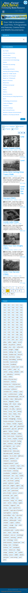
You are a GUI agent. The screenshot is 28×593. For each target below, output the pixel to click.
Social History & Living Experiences (13, 96)
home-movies (10, 436)
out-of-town (10, 480)
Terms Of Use (23, 590)
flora (13, 416)
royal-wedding (6, 515)
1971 (8, 329)
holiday (19, 433)
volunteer (11, 552)
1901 (8, 305)
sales (19, 517)
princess (15, 493)
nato (13, 475)
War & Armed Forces (9, 110)
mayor (18, 465)
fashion (5, 414)
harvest (16, 431)
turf (10, 547)
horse (4, 438)
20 (18, 288)
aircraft (20, 342)
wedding (5, 555)
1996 (8, 334)
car (18, 369)
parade (5, 483)
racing (12, 500)
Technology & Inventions (10, 101)
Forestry (5, 67)
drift (10, 404)
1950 (4, 320)
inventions (10, 443)
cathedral (16, 372)
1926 (13, 307)
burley (4, 369)
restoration (6, 505)
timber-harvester (7, 542)
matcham (12, 465)
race (17, 498)
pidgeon (13, 485)
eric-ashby (12, 409)
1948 (17, 317)
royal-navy (15, 512)
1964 (21, 325)
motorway (15, 470)
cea (4, 374)
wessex (11, 555)
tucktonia (5, 547)
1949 (21, 317)
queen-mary (6, 498)
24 (11, 291)
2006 (13, 337)
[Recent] (19, 133)
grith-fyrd (20, 428)
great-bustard (6, 428)
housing (20, 438)
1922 (21, 305)
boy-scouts (6, 364)
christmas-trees (16, 384)
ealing (19, 404)
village (18, 550)
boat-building (12, 359)
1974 (21, 329)
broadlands (13, 364)
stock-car (13, 535)
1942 (13, 315)
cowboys (15, 391)
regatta (20, 503)
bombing (19, 359)
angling (5, 347)
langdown (5, 456)
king (10, 448)
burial (21, 367)
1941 (8, 315)
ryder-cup (5, 517)
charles (5, 376)
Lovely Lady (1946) (11, 222)
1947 (13, 317)
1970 (4, 329)
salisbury (5, 520)
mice (23, 465)
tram (10, 545)
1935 (4, 312)
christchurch (6, 381)
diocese (5, 401)
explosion (18, 409)
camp (14, 369)
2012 (21, 337)
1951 (8, 320)
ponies (21, 488)
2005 (8, 337)
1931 (13, 310)
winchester (6, 557)
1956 (8, 322)
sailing (11, 517)
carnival (5, 372)
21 (22, 288)
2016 (8, 339)
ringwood (13, 505)
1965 (4, 327)
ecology (11, 406)
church (5, 386)
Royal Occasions (7, 94)
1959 (21, 322)
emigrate (5, 409)
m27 (17, 458)
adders (9, 342)
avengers (11, 349)
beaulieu (5, 354)
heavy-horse (6, 433)
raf (16, 500)
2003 (4, 337)
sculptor (12, 522)
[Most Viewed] (22, 133)
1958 (17, 322)
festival (5, 416)
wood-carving (13, 557)
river (18, 505)
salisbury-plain (12, 520)
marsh (16, 463)
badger (16, 349)
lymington (5, 458)
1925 (8, 307)
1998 (17, 334)
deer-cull (22, 396)
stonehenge (20, 535)
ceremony (17, 374)
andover (19, 344)
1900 (4, 305)
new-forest (6, 478)
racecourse (6, 500)
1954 (21, 320)
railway (20, 500)
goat (11, 426)
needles (21, 475)
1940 (4, 315)
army (10, 347)
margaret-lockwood (8, 463)
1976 (4, 332)
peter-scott (6, 485)
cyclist (4, 396)
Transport (6, 105)
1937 (13, 312)
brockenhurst (6, 367)
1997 (13, 334)
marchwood (14, 461)
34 (4, 294)
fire (9, 416)
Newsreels (6, 82)
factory (5, 411)
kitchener (15, 448)
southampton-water (8, 530)
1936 (8, 312)
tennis (15, 540)
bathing (11, 352)
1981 (21, 332)
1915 (13, 305)
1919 (17, 305)
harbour (11, 431)
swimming (13, 537)
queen (15, 495)
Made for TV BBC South (9, 73)
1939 (21, 312)
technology (10, 540)
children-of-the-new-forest (10, 379)
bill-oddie (5, 357)
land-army (16, 453)
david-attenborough (13, 396)
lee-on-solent (13, 456)
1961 (8, 325)
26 (19, 291)
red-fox (9, 503)
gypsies (5, 431)
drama (17, 401)
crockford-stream (12, 394)
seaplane (5, 525)
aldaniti (5, 344)
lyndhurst (12, 458)
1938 (17, 312)
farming (19, 411)
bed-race (20, 354)
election (17, 406)
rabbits (12, 498)
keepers (5, 448)
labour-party (16, 451)
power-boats (15, 490)
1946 (8, 317)
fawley (14, 414)
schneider (5, 522)
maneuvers (6, 461)
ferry (19, 414)
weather (21, 552)
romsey (5, 508)
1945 (4, 317)
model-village (12, 468)
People (5, 87)
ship (16, 525)
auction (5, 349)
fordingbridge (12, 418)
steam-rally (15, 532)
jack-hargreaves (7, 446)
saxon (19, 520)
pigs (22, 485)
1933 (17, 310)
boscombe (6, 362)
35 (7, 294)
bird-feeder (12, 357)
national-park (6, 475)
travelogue (15, 545)
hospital (15, 438)
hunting (19, 441)
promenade (6, 495)
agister (14, 342)
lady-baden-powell (8, 453)
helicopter (13, 433)
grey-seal (14, 428)
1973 (17, 329)
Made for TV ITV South (9, 76)
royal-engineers (7, 512)
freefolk (14, 423)
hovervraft (13, 441)
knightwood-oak (7, 451)
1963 (17, 325)
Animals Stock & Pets (9, 53)
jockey (18, 446)
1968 (17, 327)
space (4, 532)
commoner (18, 386)
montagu (19, 468)
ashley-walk (20, 347)
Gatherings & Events (9, 69)
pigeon (18, 485)
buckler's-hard (15, 367)
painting (17, 480)
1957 (13, 322)
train (23, 542)
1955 (4, 322)
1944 (21, 315)
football (5, 418)
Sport (4, 98)
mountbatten (6, 473)
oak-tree (17, 478)
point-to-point (14, 488)
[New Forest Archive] (14, 5)
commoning (6, 389)
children (10, 376)
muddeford (14, 473)
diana (11, 399)
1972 (13, 329)
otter (4, 480)
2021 (17, 339)
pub (12, 495)
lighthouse (20, 456)
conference (14, 389)
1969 (21, 327)
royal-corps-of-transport (16, 510)
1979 (13, 332)
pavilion (17, 483)
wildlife (16, 555)
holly (4, 436)
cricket (5, 394)
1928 (21, 307)
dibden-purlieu (18, 399)
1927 (17, 307)
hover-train (6, 441)
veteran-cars (12, 550)
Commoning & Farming (9, 57)
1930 (8, 310)
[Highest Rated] (24, 133)
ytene (4, 559)
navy (17, 475)
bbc (15, 352)
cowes (20, 391)
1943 (17, 315)
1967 (13, 327)
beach (19, 352)
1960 (4, 325)
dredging (5, 404)
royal (10, 508)
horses (9, 438)
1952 (13, 320)
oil (21, 478)
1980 (17, 332)
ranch (4, 503)
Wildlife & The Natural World (11, 114)
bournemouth (13, 362)
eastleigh (5, 406)
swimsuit (19, 537)
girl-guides (5, 426)
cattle (21, 372)
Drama (5, 62)
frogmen (20, 423)
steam (9, 532)
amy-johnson (12, 344)
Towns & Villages (8, 103)
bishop (18, 357)
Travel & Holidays (8, 108)
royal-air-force (16, 508)
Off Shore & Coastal (8, 85)
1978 (8, 332)
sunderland (6, 537)
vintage (5, 552)
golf (15, 426)
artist (14, 347)
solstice (5, 527)
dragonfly (11, 401)
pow (9, 490)
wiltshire (22, 555)
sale (15, 517)
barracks (5, 352)
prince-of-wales (7, 493)
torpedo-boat (16, 542)
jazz (14, 446)
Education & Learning (9, 64)
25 (15, 291)
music (20, 473)
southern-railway (19, 530)
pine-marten (6, 488)
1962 (13, 325)
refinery (15, 503)
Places (5, 89)
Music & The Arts (8, 80)
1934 (21, 310)
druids (14, 404)
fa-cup (10, 411)
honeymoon (19, 436)
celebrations (10, 374)
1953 (17, 320)
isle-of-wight (18, 443)
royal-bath (5, 510)
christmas (13, 381)
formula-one (18, 421)
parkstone (11, 483)
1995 (4, 334)
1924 (4, 307)
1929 (4, 310)
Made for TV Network (9, 78)
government (21, 426)
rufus (13, 515)
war (16, 552)
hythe (4, 443)
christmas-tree (7, 384)
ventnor (5, 550)
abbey (4, 342)
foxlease (9, 423)
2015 (4, 339)
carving (10, 372)
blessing (5, 359)
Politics (5, 92)
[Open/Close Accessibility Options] (25, 2)
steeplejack (6, 535)
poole (4, 490)
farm (14, 411)
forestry (19, 418)
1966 (8, 327)
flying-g (17, 416)
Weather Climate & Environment (12, 112)
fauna (10, 414)
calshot (10, 369)
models (5, 468)
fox (4, 423)
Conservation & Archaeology (11, 60)
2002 (21, 334)
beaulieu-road (12, 354)
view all (22, 119)
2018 (13, 339)
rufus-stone (19, 515)
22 (4, 291)
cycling (20, 394)
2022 (21, 339)
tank (4, 540)
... (14, 288)
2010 (17, 337)
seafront (17, 522)
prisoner (21, 493)
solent (20, 525)
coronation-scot (7, 391)
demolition (6, 399)
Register (21, 11)
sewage (11, 525)
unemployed (16, 547)
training (5, 545)
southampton (12, 527)
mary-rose (6, 465)
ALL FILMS (5, 51)
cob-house (11, 386)
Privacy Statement (13, 590)
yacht (20, 557)
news (11, 478)
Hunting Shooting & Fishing (11, 71)
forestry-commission (8, 421)
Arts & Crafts (6, 55)
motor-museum (7, 470)
